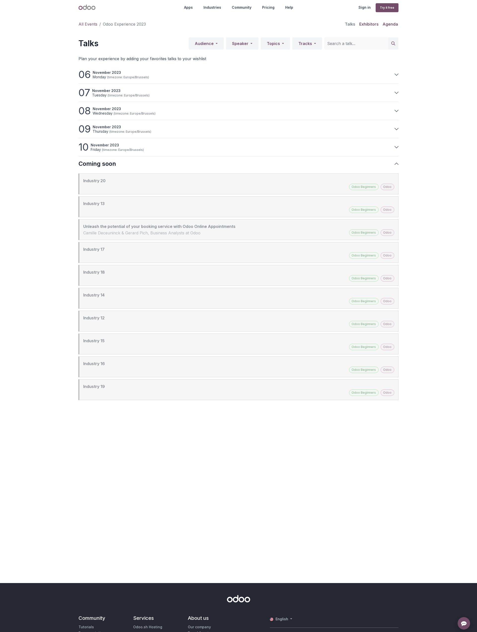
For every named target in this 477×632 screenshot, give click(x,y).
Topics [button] (274, 43)
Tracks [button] (305, 43)
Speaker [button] (240, 43)
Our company (199, 627)
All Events (88, 24)
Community (241, 7)
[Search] (393, 43)
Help (289, 7)
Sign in (364, 7)
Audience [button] (205, 43)
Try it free (387, 7)
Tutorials (86, 627)
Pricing (268, 7)
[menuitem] (350, 24)
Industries (212, 7)
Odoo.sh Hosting (147, 627)
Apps (188, 7)
